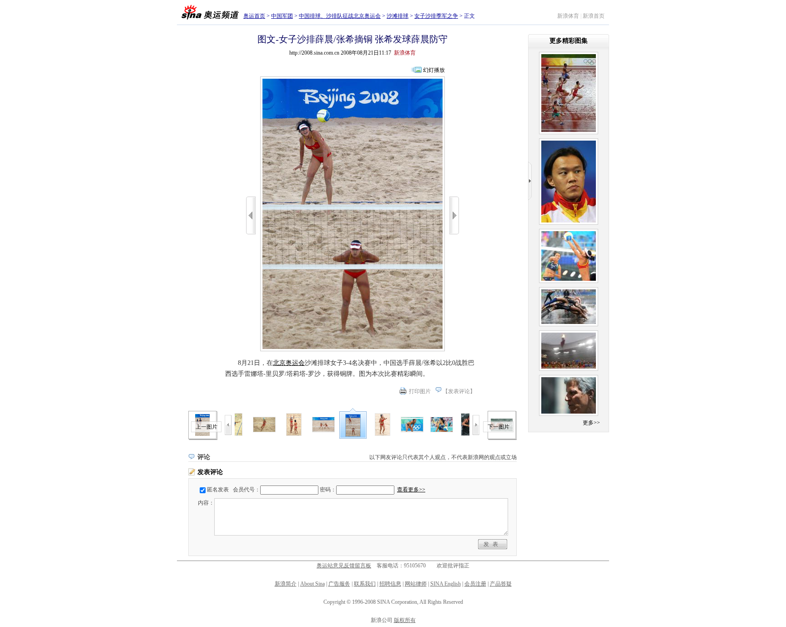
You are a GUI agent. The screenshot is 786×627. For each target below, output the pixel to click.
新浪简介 (286, 584)
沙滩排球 (397, 16)
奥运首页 (254, 16)
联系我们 (365, 584)
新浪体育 (568, 16)
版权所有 (405, 620)
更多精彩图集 (568, 40)
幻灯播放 (434, 70)
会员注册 (475, 584)
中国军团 (282, 16)
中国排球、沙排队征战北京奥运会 (340, 16)
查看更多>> (411, 489)
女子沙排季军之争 (436, 16)
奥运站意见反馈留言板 (344, 565)
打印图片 (420, 391)
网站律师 (416, 584)
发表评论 (459, 391)
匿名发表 (218, 489)
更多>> (591, 423)
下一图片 (498, 427)
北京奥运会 (289, 362)
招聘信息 (390, 584)
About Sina (312, 584)
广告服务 (339, 584)
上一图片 (206, 427)
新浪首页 (594, 16)
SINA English (445, 584)
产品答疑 (501, 584)
